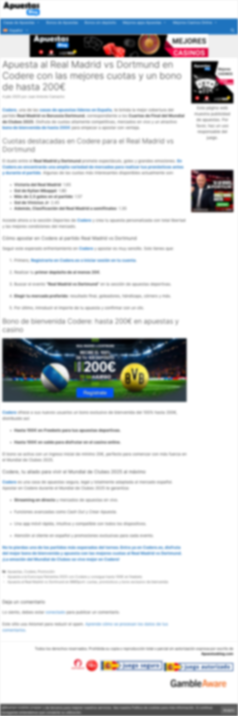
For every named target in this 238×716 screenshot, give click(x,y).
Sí (178, 54)
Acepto (228, 710)
